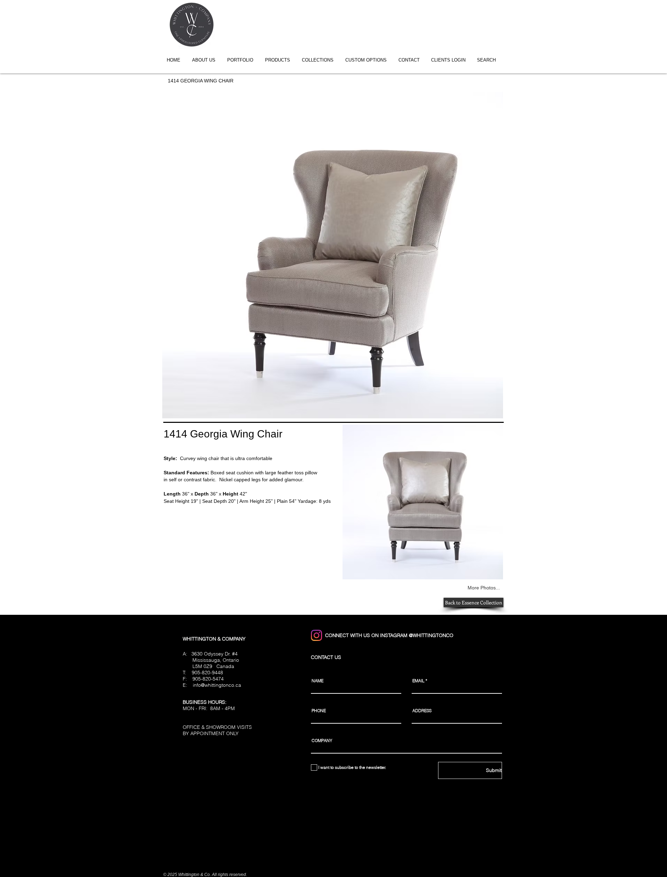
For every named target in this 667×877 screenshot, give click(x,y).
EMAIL (418, 681)
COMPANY (322, 741)
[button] (320, 60)
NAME (317, 681)
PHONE (319, 711)
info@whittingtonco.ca (217, 685)
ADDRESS (421, 711)
